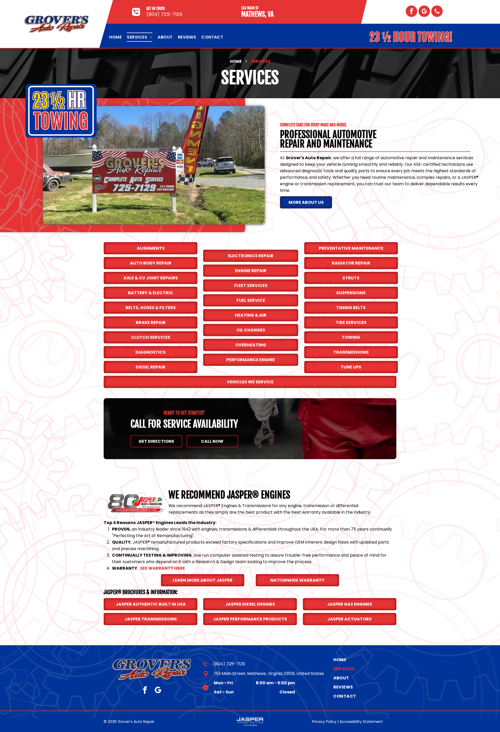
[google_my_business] (424, 11)
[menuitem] (115, 37)
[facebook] (411, 11)
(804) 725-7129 (164, 14)
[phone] (437, 11)
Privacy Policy (324, 721)
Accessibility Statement (361, 721)
